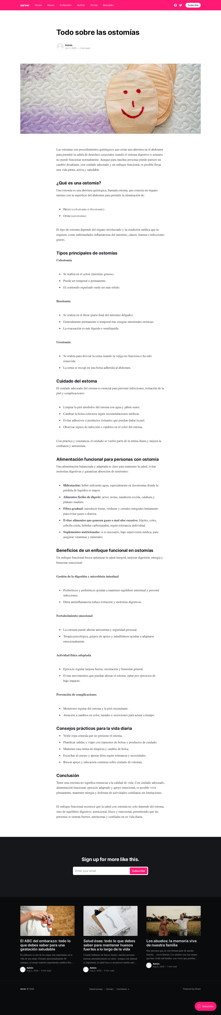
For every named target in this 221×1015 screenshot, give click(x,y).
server (24, 5)
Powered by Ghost (192, 989)
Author (81, 5)
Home (38, 5)
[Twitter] (180, 4)
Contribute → (123, 989)
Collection (66, 5)
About (50, 5)
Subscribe (193, 5)
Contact (109, 989)
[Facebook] (175, 4)
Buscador (108, 5)
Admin (68, 45)
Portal (94, 5)
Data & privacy (96, 989)
